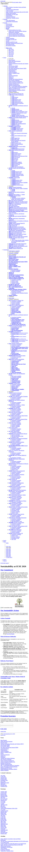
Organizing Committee (13, 253)
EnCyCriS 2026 (4, 798)
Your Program (9, 25)
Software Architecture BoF (14, 85)
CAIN (12, 96)
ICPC (12, 132)
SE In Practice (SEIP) (13, 66)
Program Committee (15, 271)
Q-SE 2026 (3, 816)
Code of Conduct (9, 10)
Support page (3, 735)
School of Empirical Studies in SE (16, 82)
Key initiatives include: (7, 687)
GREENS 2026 (4, 804)
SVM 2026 (3, 828)
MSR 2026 (3, 783)
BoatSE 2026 (3, 794)
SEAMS (13, 170)
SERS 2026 (3, 825)
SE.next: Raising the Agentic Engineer (17, 36)
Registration (8, 8)
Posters (10, 74)
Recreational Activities (11, 45)
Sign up (5, 560)
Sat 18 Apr (11, 56)
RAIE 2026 (3, 818)
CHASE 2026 (4, 777)
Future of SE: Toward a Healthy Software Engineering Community (17, 32)
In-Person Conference (10, 16)
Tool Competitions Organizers (17, 474)
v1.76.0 (13, 733)
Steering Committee (15, 283)
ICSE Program (9, 24)
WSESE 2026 (4, 833)
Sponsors (5, 19)
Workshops (11, 78)
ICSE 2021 (8, 553)
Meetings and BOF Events (11, 42)
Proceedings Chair (15, 468)
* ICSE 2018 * (9, 557)
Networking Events (10, 44)
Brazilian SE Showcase (14, 84)
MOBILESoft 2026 (5, 782)
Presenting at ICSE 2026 (11, 39)
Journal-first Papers (13, 69)
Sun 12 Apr (11, 49)
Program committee (15, 532)
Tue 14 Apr (11, 51)
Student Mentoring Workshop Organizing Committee (17, 291)
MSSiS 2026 (3, 813)
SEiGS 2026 (3, 822)
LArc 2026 (3, 809)
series (7, 563)
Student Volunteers (13, 91)
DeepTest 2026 (4, 795)
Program (5, 22)
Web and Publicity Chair (16, 521)
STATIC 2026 (4, 827)
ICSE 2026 (3, 563)
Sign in (4, 559)
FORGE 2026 (4, 779)
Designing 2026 (4, 796)
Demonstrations (12, 70)
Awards (7, 40)
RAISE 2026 (3, 819)
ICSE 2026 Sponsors (10, 20)
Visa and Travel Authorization (12, 9)
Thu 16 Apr (11, 54)
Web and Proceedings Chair (17, 436)
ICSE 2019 (8, 556)
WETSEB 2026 (4, 832)
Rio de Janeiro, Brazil (17, 2)
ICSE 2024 (8, 550)
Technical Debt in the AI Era (15, 30)
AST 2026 (3, 775)
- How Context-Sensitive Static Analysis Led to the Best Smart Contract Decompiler (19, 241)
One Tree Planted (10, 633)
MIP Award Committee (16, 376)
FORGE (13, 118)
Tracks (4, 57)
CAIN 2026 (3, 776)
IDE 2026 (3, 806)
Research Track (12, 62)
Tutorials (8, 37)
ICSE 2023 (8, 551)
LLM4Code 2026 (4, 810)
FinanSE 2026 (4, 800)
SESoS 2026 (3, 826)
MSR (12, 151)
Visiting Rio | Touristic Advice (12, 18)
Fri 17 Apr (11, 55)
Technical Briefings (10, 38)
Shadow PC (11, 76)
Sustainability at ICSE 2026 (12, 14)
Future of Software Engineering (15, 81)
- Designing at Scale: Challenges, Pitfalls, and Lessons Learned (18, 199)
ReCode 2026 (3, 820)
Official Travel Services (11, 13)
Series (7, 542)
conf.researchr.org (7, 733)
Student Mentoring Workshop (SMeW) (17, 90)
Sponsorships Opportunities (12, 21)
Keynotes (8, 27)
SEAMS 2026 (4, 785)
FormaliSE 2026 (4, 780)
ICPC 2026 (3, 781)
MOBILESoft (14, 147)
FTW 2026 (3, 801)
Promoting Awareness (8, 716)
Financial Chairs (14, 282)
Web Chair (13, 539)
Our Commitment (7, 570)
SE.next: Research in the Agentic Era (16, 34)
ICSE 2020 (8, 555)
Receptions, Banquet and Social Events (14, 43)
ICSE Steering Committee (14, 250)
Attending (5, 6)
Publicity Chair (14, 469)
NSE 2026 (3, 815)
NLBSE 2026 (3, 814)
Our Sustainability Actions (10, 610)
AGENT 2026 (4, 791)
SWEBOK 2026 (4, 830)
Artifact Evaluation (13, 72)
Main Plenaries (12, 60)
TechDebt (13, 178)
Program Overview (10, 26)
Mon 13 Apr (11, 50)
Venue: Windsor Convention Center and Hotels (16, 7)
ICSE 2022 (8, 552)
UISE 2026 (3, 831)
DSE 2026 (3, 797)
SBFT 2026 (3, 821)
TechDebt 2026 (4, 786)
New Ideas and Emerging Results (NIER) (17, 68)
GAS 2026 (3, 802)
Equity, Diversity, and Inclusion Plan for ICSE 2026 (17, 12)
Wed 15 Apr (11, 52)
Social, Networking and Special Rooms (17, 87)
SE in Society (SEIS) (13, 67)
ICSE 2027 (8, 546)
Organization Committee (16, 326)
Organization (6, 249)
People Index (11, 298)
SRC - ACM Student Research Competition (18, 86)
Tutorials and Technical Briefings (16, 79)
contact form (3, 731)
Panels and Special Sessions (15, 61)
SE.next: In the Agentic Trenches (16, 33)
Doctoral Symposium (13, 75)
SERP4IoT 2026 (4, 824)
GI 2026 (2, 803)
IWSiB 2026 (3, 807)
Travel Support (9, 15)
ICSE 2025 (8, 549)
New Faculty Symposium (14, 80)
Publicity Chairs (14, 280)
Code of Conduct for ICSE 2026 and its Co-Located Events (13, 843)
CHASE (13, 108)
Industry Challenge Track (14, 73)
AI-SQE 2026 (4, 792)
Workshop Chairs (15, 437)
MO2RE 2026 (4, 812)
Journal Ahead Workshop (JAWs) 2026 (9, 808)
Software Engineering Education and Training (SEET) (12, 743)
